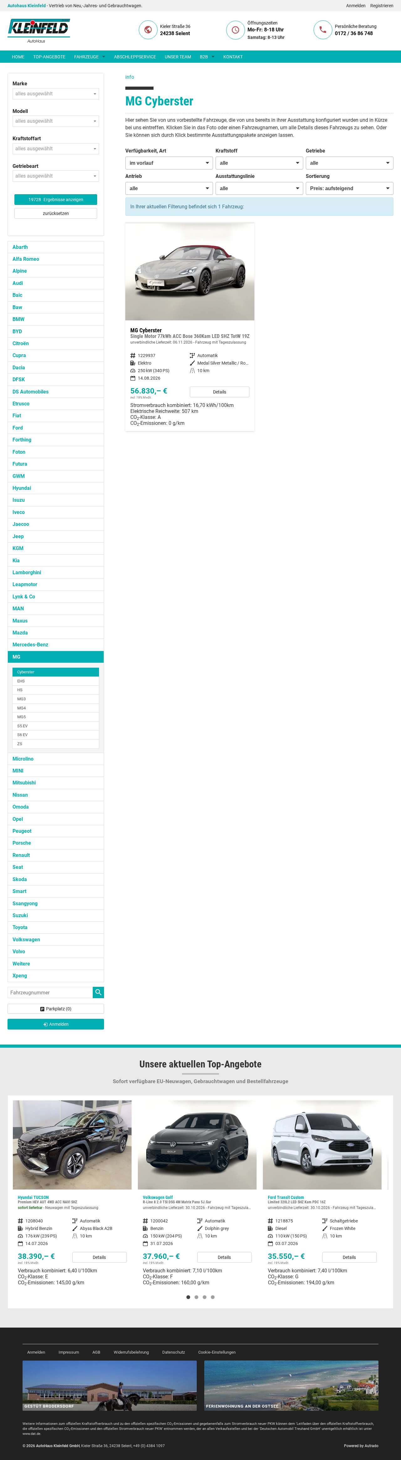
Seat (18, 867)
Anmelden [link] (59, 1024)
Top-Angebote (49, 56)
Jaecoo (21, 524)
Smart (19, 891)
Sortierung (318, 176)
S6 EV (22, 734)
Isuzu (19, 500)
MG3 (21, 699)
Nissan (20, 795)
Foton (19, 452)
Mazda (20, 633)
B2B (204, 56)
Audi (18, 283)
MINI (18, 771)
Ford (18, 428)
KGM (18, 548)
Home (18, 56)
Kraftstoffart (27, 139)
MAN (18, 609)
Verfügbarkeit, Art (145, 151)
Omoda (21, 807)
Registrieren (381, 5)
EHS (21, 681)
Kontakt (233, 56)
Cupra (19, 355)
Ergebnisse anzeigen (56, 199)
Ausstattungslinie (235, 176)
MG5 (21, 716)
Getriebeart (25, 166)
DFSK (19, 379)
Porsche (22, 843)
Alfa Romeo (26, 259)
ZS (19, 743)
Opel (18, 819)
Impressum (69, 1352)
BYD (17, 331)
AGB (96, 1352)
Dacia (19, 368)
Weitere (21, 964)
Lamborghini (27, 572)
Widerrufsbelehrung (131, 1352)
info (129, 77)
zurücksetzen (56, 213)
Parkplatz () (58, 1008)
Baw (17, 307)
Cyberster (25, 672)
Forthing (22, 440)
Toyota (20, 927)
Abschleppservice (135, 56)
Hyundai (22, 488)
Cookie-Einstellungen (217, 1352)
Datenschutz (173, 1352)
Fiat (17, 416)
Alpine (20, 271)
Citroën (21, 343)
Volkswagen (26, 940)
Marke (20, 84)
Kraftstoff (226, 151)
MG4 (21, 708)
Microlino (23, 759)
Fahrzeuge (86, 56)
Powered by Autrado (361, 1446)
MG (16, 657)
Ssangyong (25, 903)
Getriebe (315, 151)
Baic (17, 295)
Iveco (19, 512)
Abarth (20, 247)
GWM (19, 476)
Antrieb (133, 176)
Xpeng (20, 976)
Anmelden (356, 5)
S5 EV (22, 726)
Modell (20, 111)
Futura (20, 464)
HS (20, 689)
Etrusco (21, 404)
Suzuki (20, 915)
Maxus (20, 621)
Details (219, 391)
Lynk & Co (24, 597)
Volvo (19, 952)
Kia (16, 561)
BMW (18, 319)
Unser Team (178, 56)
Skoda (20, 879)
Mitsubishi (24, 783)
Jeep (18, 536)
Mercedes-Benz (30, 645)
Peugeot (22, 831)
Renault (21, 855)
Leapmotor (25, 584)
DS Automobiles (31, 392)
